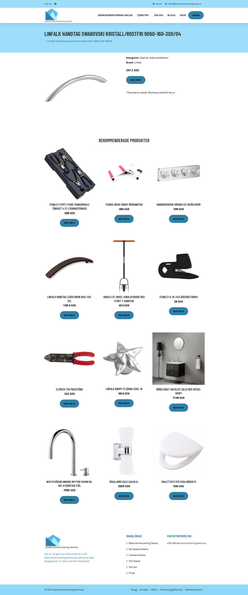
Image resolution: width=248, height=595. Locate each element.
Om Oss (133, 567)
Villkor (154, 589)
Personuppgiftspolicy (171, 589)
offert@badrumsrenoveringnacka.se (184, 3)
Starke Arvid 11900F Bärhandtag (124, 204)
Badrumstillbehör (159, 57)
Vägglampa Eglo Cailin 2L (124, 481)
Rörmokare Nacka (138, 549)
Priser (195, 15)
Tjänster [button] (142, 15)
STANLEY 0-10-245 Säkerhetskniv (178, 297)
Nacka (159, 3)
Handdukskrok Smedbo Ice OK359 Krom (178, 204)
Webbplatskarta (194, 589)
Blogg (171, 15)
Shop (183, 15)
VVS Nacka (134, 561)
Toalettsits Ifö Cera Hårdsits (178, 481)
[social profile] (55, 4)
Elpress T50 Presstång (69, 389)
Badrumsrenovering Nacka (115, 15)
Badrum (144, 57)
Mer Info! (135, 79)
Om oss (158, 15)
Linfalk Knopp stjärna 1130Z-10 (124, 389)
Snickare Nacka (137, 555)
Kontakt (144, 589)
